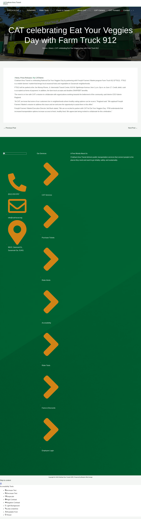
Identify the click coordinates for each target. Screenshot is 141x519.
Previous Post (10, 128)
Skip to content (5, 480)
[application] (20, 10)
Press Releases (26, 78)
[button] (1, 483)
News (17, 78)
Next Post (132, 128)
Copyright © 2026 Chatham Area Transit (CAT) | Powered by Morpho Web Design (70, 477)
